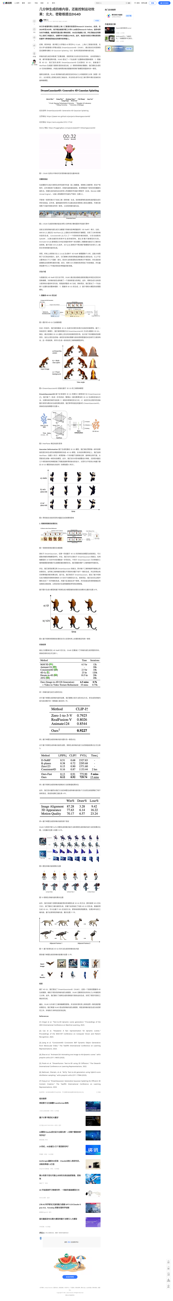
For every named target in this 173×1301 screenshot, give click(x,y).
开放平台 (67, 1287)
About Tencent (48, 1287)
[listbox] (70, 1162)
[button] (128, 15)
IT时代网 (41, 1226)
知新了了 (41, 1183)
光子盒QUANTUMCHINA (46, 1125)
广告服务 (72, 1287)
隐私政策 (61, 1287)
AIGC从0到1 (42, 1197)
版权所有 (72, 1295)
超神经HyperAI (43, 1212)
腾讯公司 (68, 1295)
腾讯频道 (95, 1287)
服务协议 (56, 1287)
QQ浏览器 (88, 1287)
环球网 (41, 1154)
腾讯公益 (83, 1287)
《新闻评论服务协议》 (63, 1233)
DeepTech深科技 (44, 1168)
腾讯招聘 (78, 1287)
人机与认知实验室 (44, 1110)
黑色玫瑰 (41, 1139)
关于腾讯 (42, 1287)
